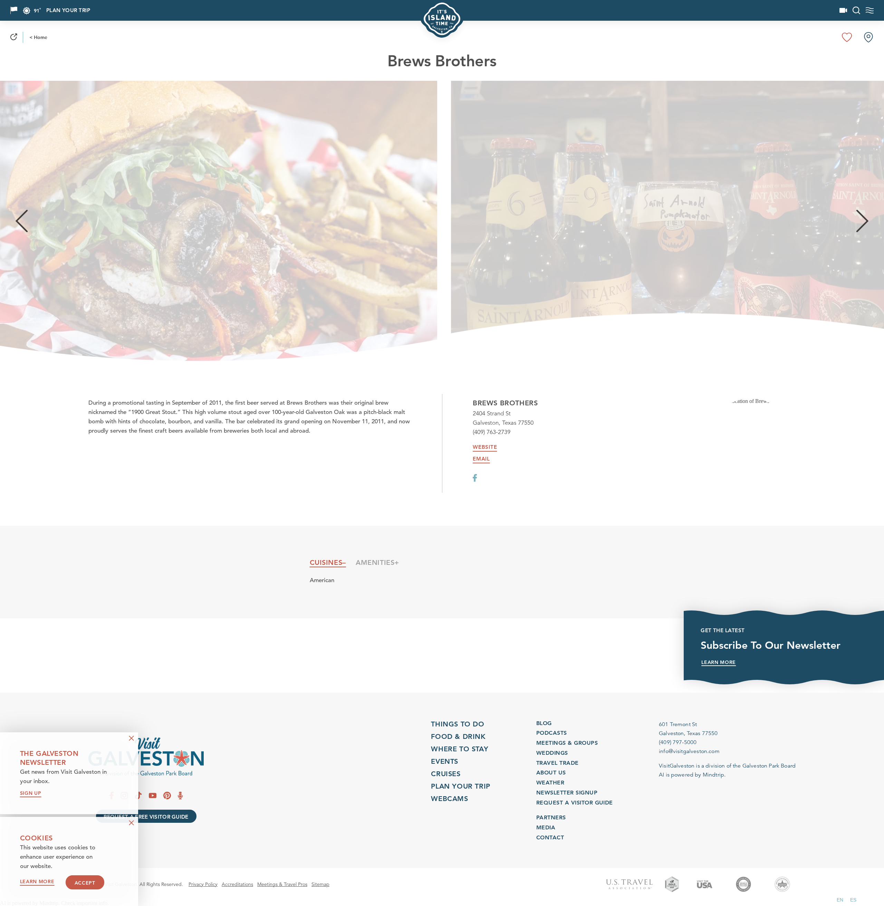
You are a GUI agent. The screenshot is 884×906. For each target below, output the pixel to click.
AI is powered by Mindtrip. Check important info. (54, 903)
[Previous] (21, 221)
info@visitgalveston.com (689, 751)
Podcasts (551, 733)
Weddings (552, 753)
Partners (551, 817)
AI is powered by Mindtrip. (692, 774)
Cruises (445, 774)
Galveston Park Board (769, 765)
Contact (550, 837)
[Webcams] (843, 10)
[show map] (868, 37)
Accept (85, 883)
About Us (551, 773)
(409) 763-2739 (491, 432)
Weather (550, 782)
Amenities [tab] (375, 562)
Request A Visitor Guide (574, 802)
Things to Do (457, 724)
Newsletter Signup (566, 792)
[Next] (862, 221)
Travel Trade (557, 763)
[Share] (13, 37)
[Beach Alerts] (13, 10)
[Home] (146, 757)
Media (545, 827)
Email (481, 459)
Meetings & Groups (567, 743)
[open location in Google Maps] (751, 401)
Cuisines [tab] (326, 562)
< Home (38, 37)
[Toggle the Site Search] (856, 10)
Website (485, 447)
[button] (840, 900)
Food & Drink (458, 736)
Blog (544, 723)
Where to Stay (459, 749)
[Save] (847, 37)
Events (444, 761)
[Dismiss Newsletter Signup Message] (131, 738)
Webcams (449, 798)
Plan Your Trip (68, 10)
